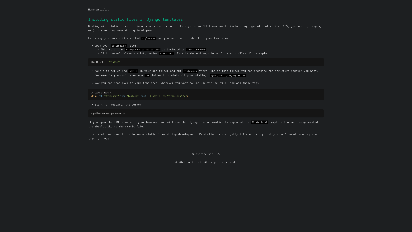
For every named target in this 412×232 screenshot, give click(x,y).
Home (91, 9)
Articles (102, 9)
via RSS (214, 154)
